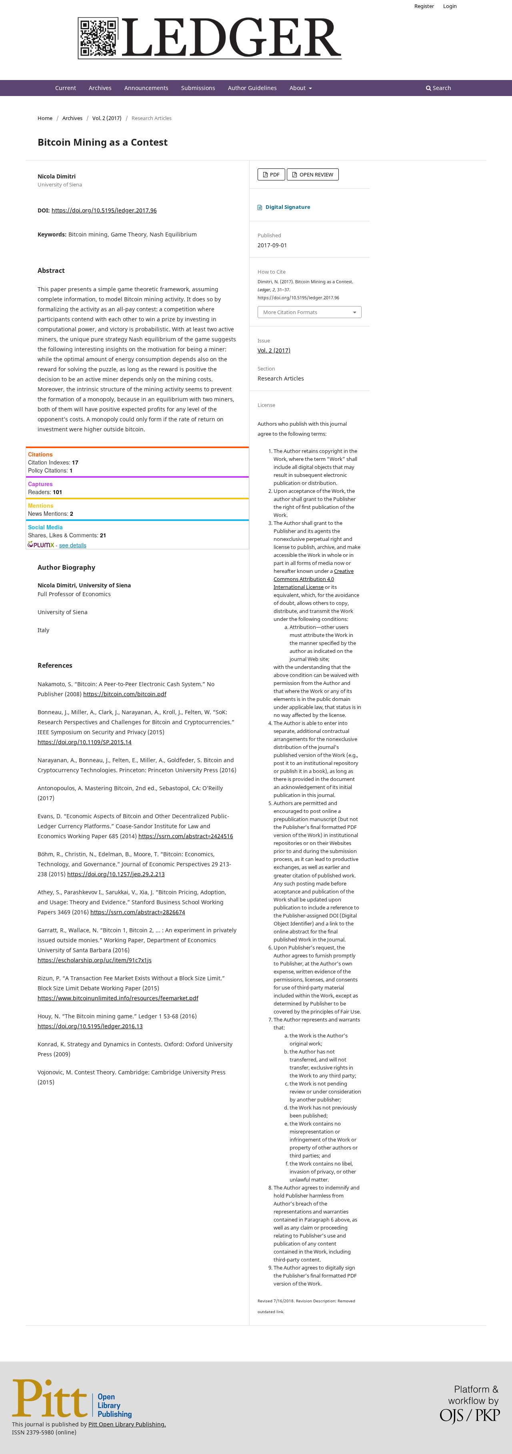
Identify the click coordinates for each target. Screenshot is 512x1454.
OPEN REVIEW (315, 174)
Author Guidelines (252, 88)
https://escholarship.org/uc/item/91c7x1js (95, 960)
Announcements (146, 88)
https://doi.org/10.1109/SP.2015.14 (85, 742)
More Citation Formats (290, 312)
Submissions (198, 88)
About (298, 88)
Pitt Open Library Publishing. (127, 1424)
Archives (100, 88)
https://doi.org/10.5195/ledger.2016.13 (90, 1026)
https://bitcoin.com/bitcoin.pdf (124, 694)
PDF (274, 174)
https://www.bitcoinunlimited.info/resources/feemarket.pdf (118, 998)
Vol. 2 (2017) (107, 118)
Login (450, 6)
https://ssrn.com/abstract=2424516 (185, 836)
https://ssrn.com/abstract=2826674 (137, 912)
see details (72, 545)
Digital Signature (288, 206)
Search (441, 88)
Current (65, 88)
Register (424, 6)
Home (45, 118)
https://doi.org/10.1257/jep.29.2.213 (116, 874)
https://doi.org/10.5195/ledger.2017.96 (104, 210)
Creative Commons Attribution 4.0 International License (314, 579)
